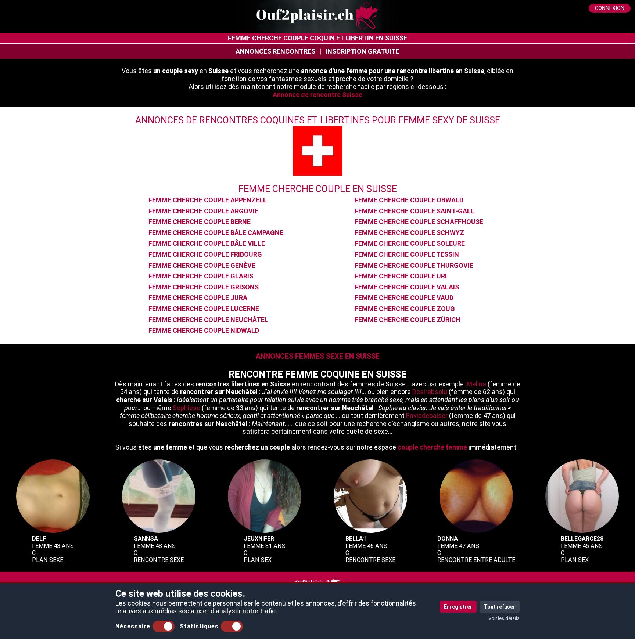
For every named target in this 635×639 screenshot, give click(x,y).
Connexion (609, 8)
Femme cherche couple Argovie (203, 211)
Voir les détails (504, 618)
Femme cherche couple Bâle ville (206, 243)
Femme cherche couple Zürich (407, 320)
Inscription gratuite (362, 51)
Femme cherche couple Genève (201, 265)
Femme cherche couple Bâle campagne (215, 233)
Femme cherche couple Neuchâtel (208, 320)
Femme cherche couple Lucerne (203, 309)
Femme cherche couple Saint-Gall (414, 211)
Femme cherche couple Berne (199, 221)
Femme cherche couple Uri (401, 276)
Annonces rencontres (275, 51)
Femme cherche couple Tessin (407, 254)
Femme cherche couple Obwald (409, 200)
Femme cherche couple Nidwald (203, 330)
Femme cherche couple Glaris (200, 276)
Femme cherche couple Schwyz (409, 233)
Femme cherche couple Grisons (203, 287)
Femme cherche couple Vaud (404, 298)
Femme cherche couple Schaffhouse (419, 221)
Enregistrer (458, 607)
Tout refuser (499, 607)
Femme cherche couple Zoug (405, 309)
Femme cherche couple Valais (407, 287)
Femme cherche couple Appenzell (207, 200)
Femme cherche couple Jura (197, 298)
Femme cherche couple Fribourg (205, 254)
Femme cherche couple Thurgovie (414, 265)
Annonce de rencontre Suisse (317, 94)
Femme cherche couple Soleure (410, 243)
